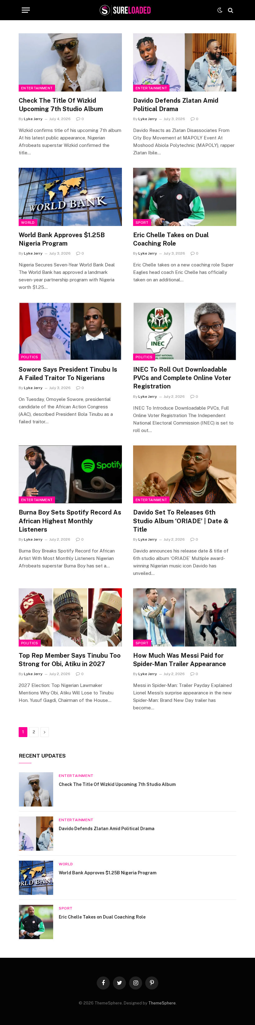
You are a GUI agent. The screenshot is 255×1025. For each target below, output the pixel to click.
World (28, 222)
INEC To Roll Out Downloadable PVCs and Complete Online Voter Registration (182, 378)
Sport (142, 222)
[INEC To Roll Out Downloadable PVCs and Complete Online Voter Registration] (184, 331)
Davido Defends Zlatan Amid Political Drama (175, 105)
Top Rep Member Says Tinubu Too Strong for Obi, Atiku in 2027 (70, 660)
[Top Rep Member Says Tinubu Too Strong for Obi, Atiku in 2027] (70, 617)
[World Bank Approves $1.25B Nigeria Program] (70, 197)
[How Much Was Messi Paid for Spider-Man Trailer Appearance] (184, 617)
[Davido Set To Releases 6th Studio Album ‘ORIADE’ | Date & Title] (184, 474)
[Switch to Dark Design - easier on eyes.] (220, 10)
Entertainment (37, 88)
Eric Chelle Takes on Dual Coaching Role (171, 239)
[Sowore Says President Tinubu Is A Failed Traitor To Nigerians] (70, 331)
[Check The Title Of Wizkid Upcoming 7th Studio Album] (70, 62)
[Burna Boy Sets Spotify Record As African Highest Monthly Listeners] (70, 474)
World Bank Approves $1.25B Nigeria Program (62, 239)
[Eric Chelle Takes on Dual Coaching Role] (184, 197)
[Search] (230, 10)
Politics (29, 357)
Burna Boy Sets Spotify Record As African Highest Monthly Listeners (70, 521)
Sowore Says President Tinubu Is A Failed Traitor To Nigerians (68, 374)
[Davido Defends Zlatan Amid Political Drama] (184, 62)
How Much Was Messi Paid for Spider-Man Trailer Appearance (179, 660)
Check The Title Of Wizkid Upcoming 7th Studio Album (61, 105)
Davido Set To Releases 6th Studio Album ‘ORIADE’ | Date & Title (181, 521)
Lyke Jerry (33, 119)
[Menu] (26, 10)
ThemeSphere (162, 1003)
